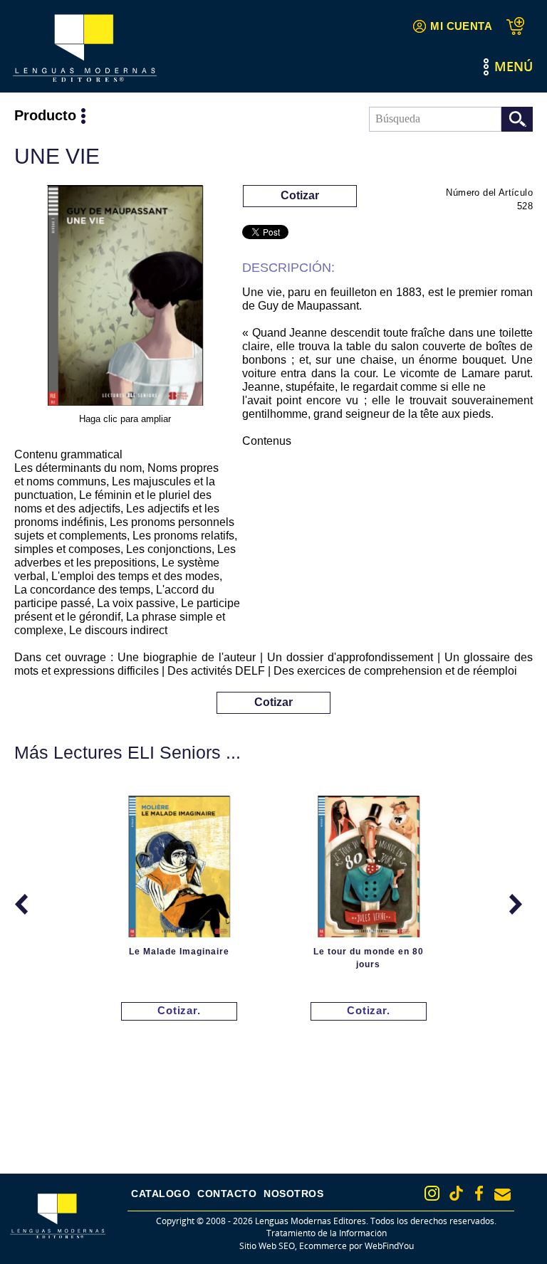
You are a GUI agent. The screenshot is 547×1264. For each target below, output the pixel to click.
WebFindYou (389, 1246)
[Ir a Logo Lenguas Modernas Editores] (85, 48)
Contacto (226, 1193)
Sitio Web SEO (267, 1246)
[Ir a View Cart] (519, 26)
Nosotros (293, 1193)
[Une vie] (124, 298)
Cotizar (300, 195)
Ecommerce (323, 1246)
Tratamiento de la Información (326, 1233)
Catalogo (160, 1193)
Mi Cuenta (461, 26)
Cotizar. (178, 1010)
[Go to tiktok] (456, 1193)
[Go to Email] (502, 1195)
